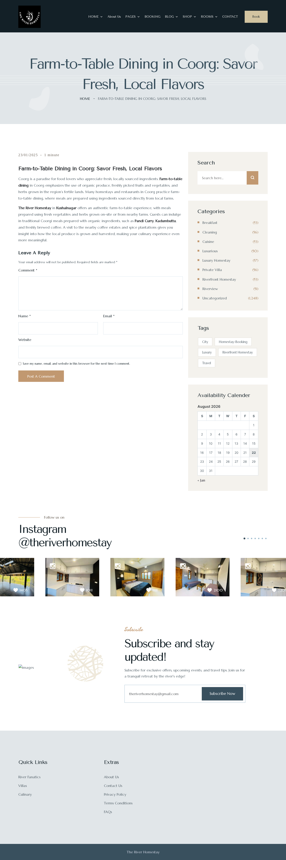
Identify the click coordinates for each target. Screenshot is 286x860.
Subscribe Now (222, 693)
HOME (93, 16)
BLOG (169, 16)
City (205, 342)
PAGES (130, 16)
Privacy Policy (115, 794)
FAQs (108, 812)
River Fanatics (29, 777)
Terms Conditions (118, 803)
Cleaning (209, 232)
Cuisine (208, 241)
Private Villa (212, 269)
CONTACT (230, 16)
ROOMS (207, 16)
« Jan (201, 480)
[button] (244, 538)
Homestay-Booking (233, 342)
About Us (114, 16)
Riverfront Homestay (219, 279)
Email (109, 316)
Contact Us (113, 785)
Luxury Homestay (216, 260)
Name (24, 316)
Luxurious (210, 251)
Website (24, 339)
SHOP (187, 16)
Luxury (207, 352)
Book (256, 17)
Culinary (25, 794)
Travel (206, 363)
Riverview (210, 288)
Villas (22, 785)
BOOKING (152, 16)
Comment (27, 270)
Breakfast (209, 222)
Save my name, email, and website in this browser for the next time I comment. (76, 364)
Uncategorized (214, 298)
